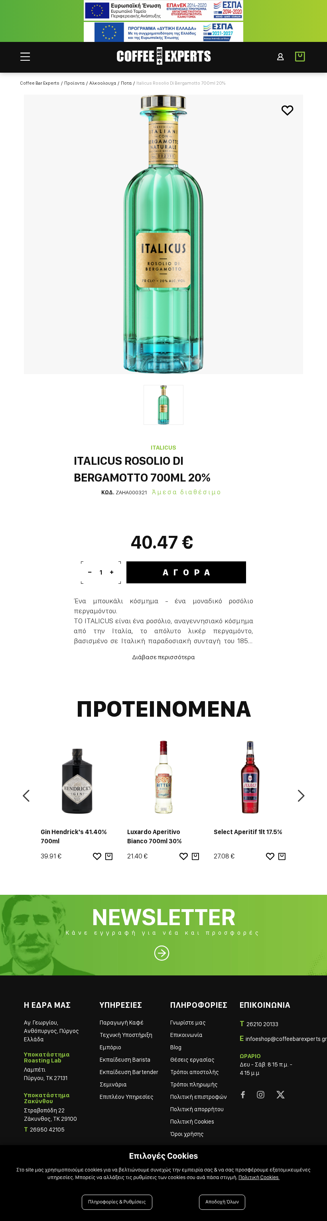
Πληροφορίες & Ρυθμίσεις (117, 1202)
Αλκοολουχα (102, 83)
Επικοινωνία (186, 1035)
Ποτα (126, 83)
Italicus (163, 447)
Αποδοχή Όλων (222, 1202)
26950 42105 (47, 1129)
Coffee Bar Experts (39, 83)
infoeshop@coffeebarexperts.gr (286, 1039)
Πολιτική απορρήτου (197, 1109)
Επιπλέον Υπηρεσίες (127, 1096)
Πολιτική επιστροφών (198, 1096)
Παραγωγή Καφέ (122, 1022)
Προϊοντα (74, 83)
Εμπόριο (110, 1047)
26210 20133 (262, 1024)
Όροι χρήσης (187, 1134)
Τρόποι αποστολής (194, 1072)
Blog (175, 1047)
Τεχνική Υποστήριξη (126, 1035)
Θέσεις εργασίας (192, 1059)
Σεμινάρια (113, 1084)
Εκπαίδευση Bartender (129, 1072)
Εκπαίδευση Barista (125, 1059)
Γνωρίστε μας (188, 1022)
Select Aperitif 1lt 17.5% (248, 832)
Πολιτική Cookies (192, 1121)
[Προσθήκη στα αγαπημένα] (287, 111)
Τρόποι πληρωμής (194, 1084)
